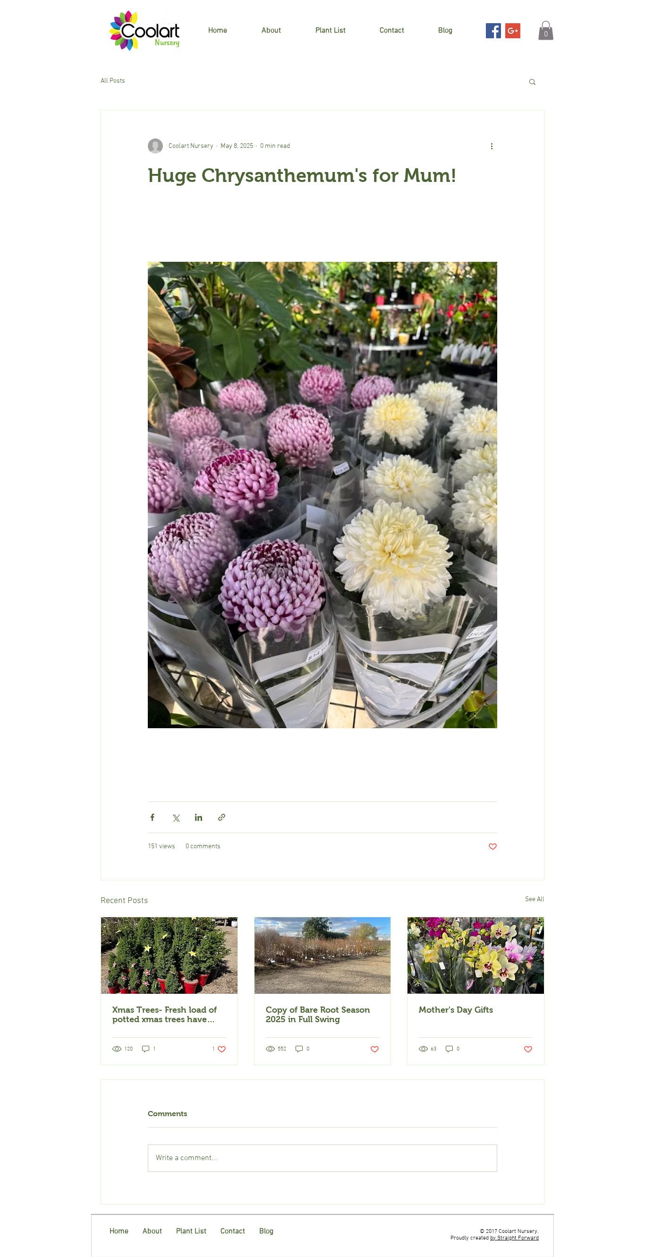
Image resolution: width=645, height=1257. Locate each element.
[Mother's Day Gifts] (475, 955)
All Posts (113, 81)
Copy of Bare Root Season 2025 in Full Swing (318, 1014)
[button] (546, 30)
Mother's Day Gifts (456, 1010)
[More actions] (491, 146)
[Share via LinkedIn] (198, 817)
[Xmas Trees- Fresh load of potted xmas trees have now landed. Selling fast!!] (169, 955)
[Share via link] (221, 817)
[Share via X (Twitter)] (175, 817)
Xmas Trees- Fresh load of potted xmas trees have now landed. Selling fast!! (164, 1014)
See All (534, 899)
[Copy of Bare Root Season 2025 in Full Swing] (323, 955)
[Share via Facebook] (152, 817)
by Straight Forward (514, 1238)
